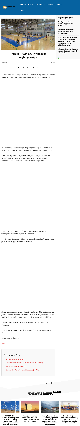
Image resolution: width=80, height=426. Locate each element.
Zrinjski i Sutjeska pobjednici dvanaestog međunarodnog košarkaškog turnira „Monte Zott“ (69, 419)
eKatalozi (4, 343)
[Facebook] (18, 67)
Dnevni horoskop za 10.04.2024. (16, 366)
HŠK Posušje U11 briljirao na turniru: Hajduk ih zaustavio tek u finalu (68, 51)
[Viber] (33, 67)
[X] (23, 67)
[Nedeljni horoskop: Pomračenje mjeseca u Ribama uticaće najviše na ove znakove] (30, 407)
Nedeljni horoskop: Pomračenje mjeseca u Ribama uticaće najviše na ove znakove (30, 418)
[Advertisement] (28, 112)
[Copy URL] (38, 67)
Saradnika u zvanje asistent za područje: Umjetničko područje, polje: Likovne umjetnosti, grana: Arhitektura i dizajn (67, 41)
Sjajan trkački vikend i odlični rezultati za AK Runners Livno (66, 31)
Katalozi (28, 16)
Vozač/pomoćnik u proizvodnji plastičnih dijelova (66, 24)
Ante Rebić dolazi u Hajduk (15, 359)
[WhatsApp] (28, 67)
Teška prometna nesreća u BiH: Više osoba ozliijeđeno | (24, 363)
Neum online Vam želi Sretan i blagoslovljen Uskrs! (23, 370)
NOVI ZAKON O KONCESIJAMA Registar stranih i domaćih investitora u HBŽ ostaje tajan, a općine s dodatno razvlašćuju (10, 420)
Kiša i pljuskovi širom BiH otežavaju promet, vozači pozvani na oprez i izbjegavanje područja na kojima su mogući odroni (49, 420)
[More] (51, 383)
